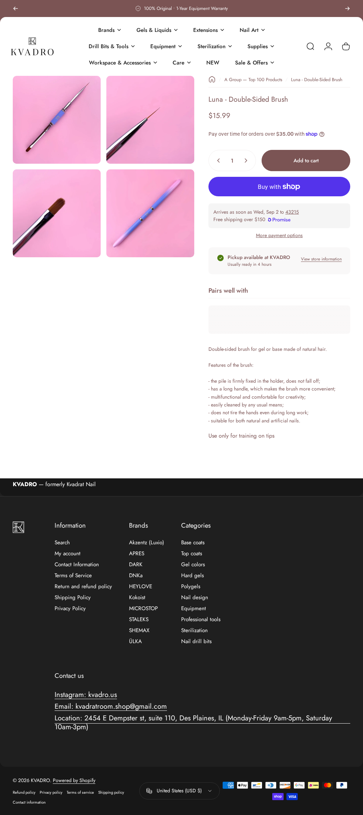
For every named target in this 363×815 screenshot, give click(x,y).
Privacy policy (51, 792)
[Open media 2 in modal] (150, 120)
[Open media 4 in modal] (150, 213)
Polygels (190, 586)
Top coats (191, 553)
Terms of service (80, 792)
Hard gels (192, 575)
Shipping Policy (73, 597)
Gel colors (193, 564)
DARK (136, 564)
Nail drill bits (196, 641)
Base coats (193, 542)
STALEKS (139, 619)
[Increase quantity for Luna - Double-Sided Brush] (247, 160)
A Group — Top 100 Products (253, 79)
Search (62, 542)
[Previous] (15, 8)
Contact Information (77, 564)
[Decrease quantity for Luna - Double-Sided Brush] (217, 160)
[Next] (347, 8)
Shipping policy (111, 792)
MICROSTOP (143, 608)
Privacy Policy (70, 608)
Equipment (193, 608)
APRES (136, 553)
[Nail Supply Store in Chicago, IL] (32, 46)
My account (67, 553)
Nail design (194, 597)
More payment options (279, 235)
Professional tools (200, 619)
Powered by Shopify (74, 780)
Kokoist (137, 597)
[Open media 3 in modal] (57, 213)
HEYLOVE (140, 586)
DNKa (136, 575)
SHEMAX (139, 630)
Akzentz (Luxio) (146, 542)
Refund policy (24, 792)
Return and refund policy (83, 586)
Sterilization (194, 630)
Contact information (29, 802)
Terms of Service (73, 575)
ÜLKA (135, 641)
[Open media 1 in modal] (57, 120)
